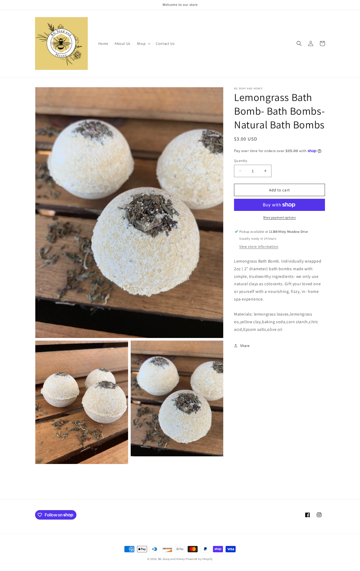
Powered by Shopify (199, 559)
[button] (143, 43)
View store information (258, 246)
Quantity (240, 160)
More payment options (279, 217)
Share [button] (245, 345)
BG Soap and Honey (171, 559)
